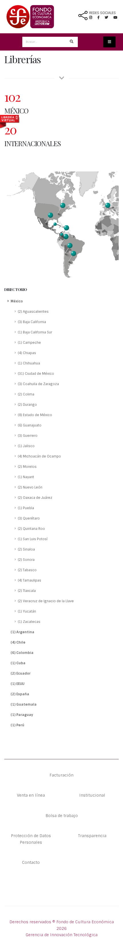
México (17, 301)
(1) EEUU (17, 683)
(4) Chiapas (27, 353)
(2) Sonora (26, 559)
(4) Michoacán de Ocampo (39, 456)
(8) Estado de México (35, 415)
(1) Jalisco (26, 446)
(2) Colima (26, 394)
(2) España (20, 694)
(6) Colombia (22, 652)
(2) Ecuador (21, 673)
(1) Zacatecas (29, 621)
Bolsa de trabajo (61, 815)
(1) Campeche (29, 342)
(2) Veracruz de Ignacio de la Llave (46, 601)
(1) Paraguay (22, 714)
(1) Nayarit (26, 477)
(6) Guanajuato (29, 425)
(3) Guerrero (27, 435)
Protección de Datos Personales (31, 839)
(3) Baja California (32, 322)
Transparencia (92, 835)
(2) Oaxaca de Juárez (35, 497)
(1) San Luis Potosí (32, 539)
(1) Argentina (22, 632)
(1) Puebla (26, 508)
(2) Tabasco (27, 570)
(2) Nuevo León (30, 487)
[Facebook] (101, 17)
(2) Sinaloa (26, 549)
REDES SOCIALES (102, 13)
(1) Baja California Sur (35, 332)
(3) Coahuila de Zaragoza (38, 384)
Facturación (61, 775)
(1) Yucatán (27, 611)
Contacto (31, 862)
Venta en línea (31, 795)
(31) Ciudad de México (36, 373)
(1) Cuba (18, 663)
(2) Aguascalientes (33, 311)
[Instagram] (93, 17)
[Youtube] (115, 17)
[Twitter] (109, 17)
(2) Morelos (27, 466)
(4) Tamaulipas (29, 580)
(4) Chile (18, 642)
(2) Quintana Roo (31, 528)
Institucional (92, 795)
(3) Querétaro (29, 518)
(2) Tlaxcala (27, 590)
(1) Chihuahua (29, 363)
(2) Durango (27, 404)
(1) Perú (17, 725)
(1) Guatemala (24, 704)
